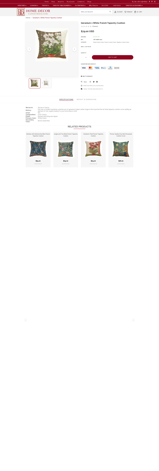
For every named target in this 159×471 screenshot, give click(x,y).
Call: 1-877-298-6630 (140, 1)
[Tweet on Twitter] (93, 82)
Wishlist (129, 12)
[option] (52, 49)
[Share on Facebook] (90, 82)
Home (47, 1)
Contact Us (81, 1)
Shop (53, 1)
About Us (61, 1)
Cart (139, 12)
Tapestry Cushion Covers (123, 42)
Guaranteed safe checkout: (88, 64)
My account (70, 1)
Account (120, 12)
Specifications (66, 99)
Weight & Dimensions (86, 99)
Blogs (89, 1)
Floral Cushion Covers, (99, 42)
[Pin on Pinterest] (97, 82)
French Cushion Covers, (111, 42)
